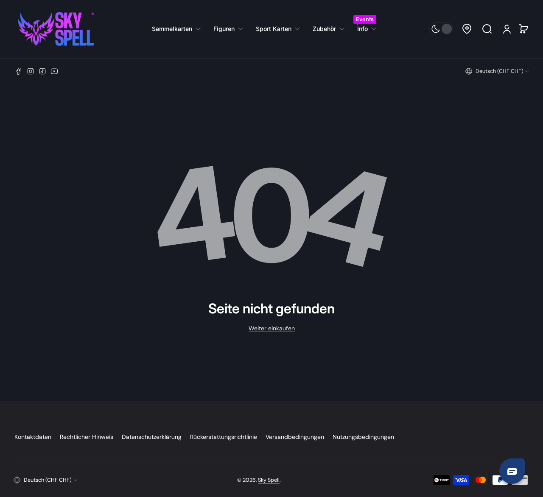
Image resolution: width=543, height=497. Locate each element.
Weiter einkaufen (272, 328)
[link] (179, 29)
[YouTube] (54, 71)
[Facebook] (19, 71)
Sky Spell (269, 480)
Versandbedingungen (295, 437)
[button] (467, 29)
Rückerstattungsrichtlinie (223, 437)
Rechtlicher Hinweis (86, 437)
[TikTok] (42, 71)
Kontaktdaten (32, 437)
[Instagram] (30, 71)
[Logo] (56, 29)
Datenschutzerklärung (152, 437)
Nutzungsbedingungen (363, 437)
